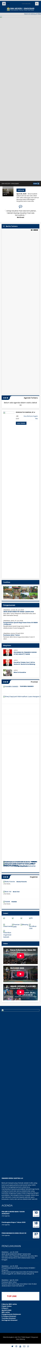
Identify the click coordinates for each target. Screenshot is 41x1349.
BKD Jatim (6, 1312)
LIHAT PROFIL (21, 423)
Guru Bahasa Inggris (31, 416)
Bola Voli (16, 892)
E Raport (5, 1308)
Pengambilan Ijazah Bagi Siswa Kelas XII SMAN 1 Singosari (20, 623)
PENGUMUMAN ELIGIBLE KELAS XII (14, 1233)
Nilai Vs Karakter (20, 672)
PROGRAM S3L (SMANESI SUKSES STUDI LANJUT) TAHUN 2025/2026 (25, 654)
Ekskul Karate (22, 882)
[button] (31, 230)
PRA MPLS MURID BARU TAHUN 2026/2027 (13, 1213)
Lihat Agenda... (6, 1216)
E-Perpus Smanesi (9, 1316)
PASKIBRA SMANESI (27, 686)
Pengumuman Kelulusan (11, 1314)
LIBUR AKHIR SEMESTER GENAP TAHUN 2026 (18, 612)
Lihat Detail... (7, 884)
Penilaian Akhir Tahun (11, 635)
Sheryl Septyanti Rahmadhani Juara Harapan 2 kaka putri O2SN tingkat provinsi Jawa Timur (20, 863)
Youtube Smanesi (9, 1318)
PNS (36, 419)
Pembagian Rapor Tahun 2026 (13, 1222)
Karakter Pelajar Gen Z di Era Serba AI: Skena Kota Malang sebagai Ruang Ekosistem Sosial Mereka (26, 665)
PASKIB (14, 902)
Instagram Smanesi (9, 1320)
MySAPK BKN (6, 1310)
